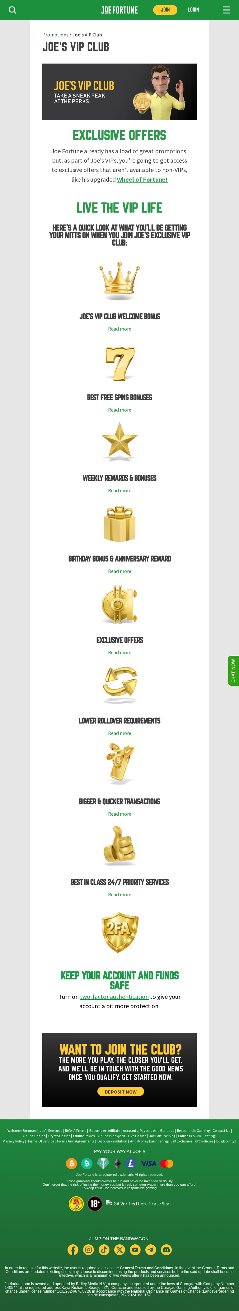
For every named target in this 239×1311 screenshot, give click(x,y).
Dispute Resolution (112, 1141)
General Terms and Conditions (146, 1268)
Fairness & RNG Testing (196, 1136)
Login (193, 9)
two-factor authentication (114, 997)
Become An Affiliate (104, 1130)
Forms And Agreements (76, 1141)
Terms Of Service (40, 1141)
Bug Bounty (225, 1141)
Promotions (55, 34)
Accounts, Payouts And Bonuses (149, 1130)
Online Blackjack (111, 1136)
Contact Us (222, 1130)
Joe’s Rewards (51, 1130)
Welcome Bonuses (22, 1130)
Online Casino (34, 1136)
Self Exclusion (181, 1141)
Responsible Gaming (193, 1130)
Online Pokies (84, 1136)
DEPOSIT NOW (121, 1092)
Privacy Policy (14, 1141)
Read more (119, 329)
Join (165, 9)
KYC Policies (204, 1141)
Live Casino (137, 1136)
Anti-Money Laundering (149, 1141)
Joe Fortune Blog (162, 1136)
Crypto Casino (59, 1136)
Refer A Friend (76, 1130)
